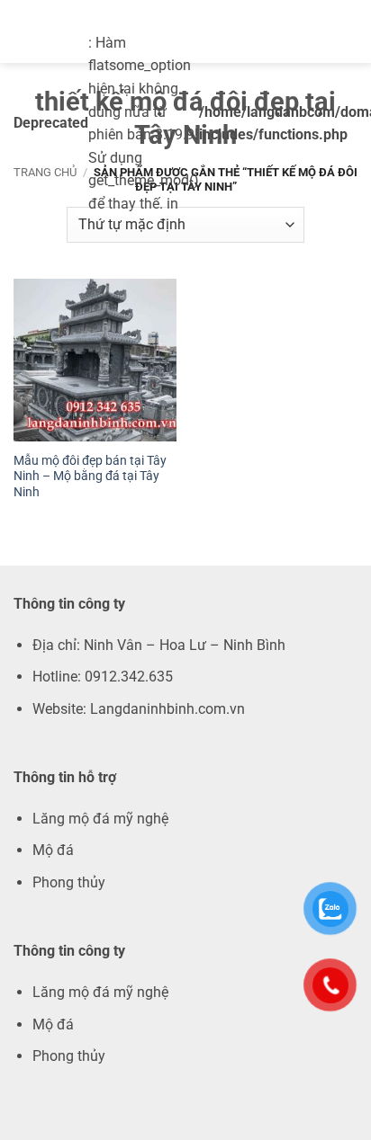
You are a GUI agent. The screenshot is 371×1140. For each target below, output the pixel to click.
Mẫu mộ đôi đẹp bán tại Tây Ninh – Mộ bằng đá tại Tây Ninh (90, 476)
